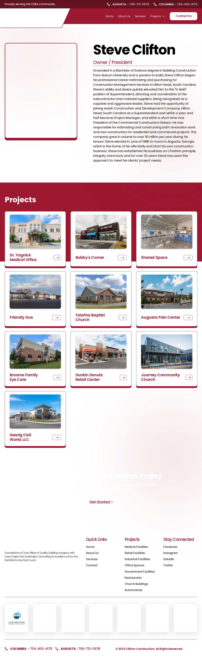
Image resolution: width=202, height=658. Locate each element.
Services (140, 16)
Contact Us (183, 16)
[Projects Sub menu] (163, 16)
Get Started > (101, 502)
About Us (124, 16)
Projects (155, 16)
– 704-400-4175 (31, 648)
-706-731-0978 (80, 648)
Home (109, 16)
